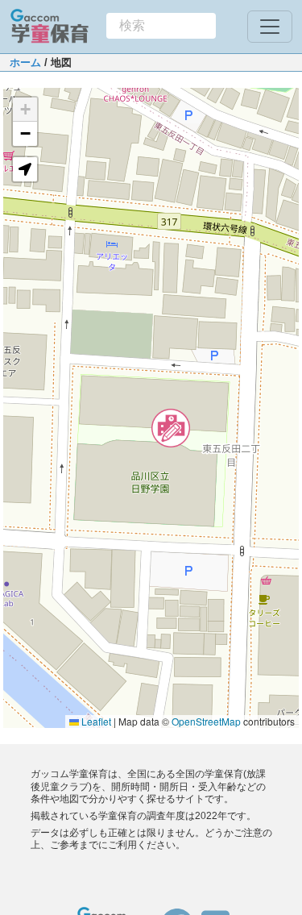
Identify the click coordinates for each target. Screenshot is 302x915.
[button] (170, 428)
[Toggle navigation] (269, 26)
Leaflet (95, 721)
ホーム (25, 62)
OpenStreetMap (206, 721)
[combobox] (161, 26)
